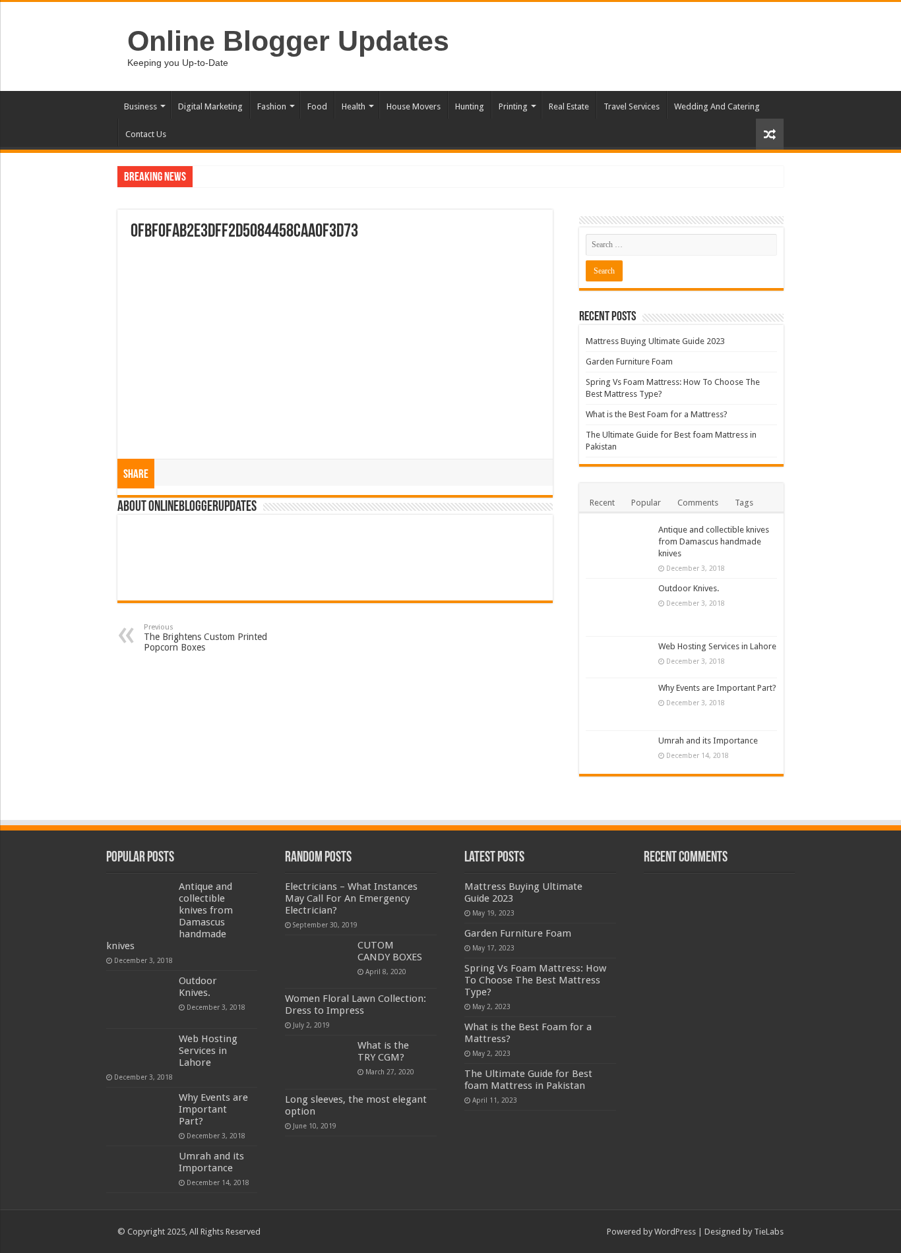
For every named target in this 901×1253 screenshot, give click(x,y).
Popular (646, 503)
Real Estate (569, 106)
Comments (697, 503)
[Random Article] (770, 134)
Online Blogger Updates (288, 41)
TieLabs (769, 1232)
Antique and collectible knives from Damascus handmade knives (713, 541)
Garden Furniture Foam (629, 361)
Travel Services (632, 106)
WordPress (675, 1232)
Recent (602, 503)
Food (317, 106)
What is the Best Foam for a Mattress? (657, 414)
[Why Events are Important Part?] (619, 704)
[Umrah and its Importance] (619, 749)
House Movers (414, 106)
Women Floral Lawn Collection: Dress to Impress (355, 1004)
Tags (744, 503)
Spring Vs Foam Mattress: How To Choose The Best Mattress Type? (535, 980)
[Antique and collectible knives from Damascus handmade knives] (619, 548)
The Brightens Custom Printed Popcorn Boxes (205, 638)
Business (140, 106)
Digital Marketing (210, 106)
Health (353, 106)
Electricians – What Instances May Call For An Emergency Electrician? (351, 898)
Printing (513, 106)
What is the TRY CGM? (383, 1051)
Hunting (469, 106)
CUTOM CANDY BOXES (389, 951)
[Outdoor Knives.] (619, 607)
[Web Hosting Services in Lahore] (619, 657)
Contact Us (145, 134)
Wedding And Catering (717, 106)
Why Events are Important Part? (717, 688)
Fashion (271, 106)
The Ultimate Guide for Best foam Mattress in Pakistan (528, 1080)
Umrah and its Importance (708, 740)
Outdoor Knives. (688, 588)
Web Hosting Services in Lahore (717, 646)
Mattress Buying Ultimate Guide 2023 (655, 341)
